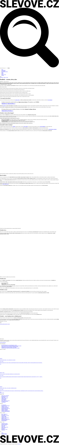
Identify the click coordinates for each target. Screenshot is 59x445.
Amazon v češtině (4, 416)
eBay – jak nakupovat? (4, 414)
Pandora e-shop (4, 427)
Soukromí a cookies (4, 433)
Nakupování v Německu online (6, 419)
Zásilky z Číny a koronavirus (5, 395)
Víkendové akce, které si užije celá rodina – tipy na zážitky (9, 347)
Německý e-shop (4, 74)
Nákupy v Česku (6, 77)
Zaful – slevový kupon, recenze (6, 400)
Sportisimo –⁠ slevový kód (5, 424)
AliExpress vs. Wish (4, 406)
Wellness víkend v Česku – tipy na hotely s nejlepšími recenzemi (10, 346)
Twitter (1, 342)
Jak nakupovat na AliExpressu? (6, 405)
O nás (2, 432)
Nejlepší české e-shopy (4, 423)
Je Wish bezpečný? (4, 399)
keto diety (4, 105)
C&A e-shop (3, 426)
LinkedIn (3, 342)
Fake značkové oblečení (5, 71)
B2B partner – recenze (4, 429)
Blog (5, 342)
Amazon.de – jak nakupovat (5, 417)
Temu (2, 69)
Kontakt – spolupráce (4, 434)
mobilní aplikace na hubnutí (52, 129)
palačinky (14, 126)
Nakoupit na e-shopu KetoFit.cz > (8, 103)
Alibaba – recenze (4, 398)
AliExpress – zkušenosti (5, 409)
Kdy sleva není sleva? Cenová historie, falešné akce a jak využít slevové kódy (11, 345)
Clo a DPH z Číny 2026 (5, 396)
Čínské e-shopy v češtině (5, 397)
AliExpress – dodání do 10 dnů (6, 410)
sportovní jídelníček (42, 126)
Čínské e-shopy (4, 70)
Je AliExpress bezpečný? (5, 407)
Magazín (3, 75)
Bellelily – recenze (4, 418)
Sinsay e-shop (3, 425)
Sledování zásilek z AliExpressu (6, 408)
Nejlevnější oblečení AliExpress (6, 411)
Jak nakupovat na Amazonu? (5, 415)
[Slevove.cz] (29, 7)
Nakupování (1, 77)
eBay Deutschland (4, 420)
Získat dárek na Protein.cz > (7, 110)
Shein (2, 72)
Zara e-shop (3, 428)
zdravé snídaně (26, 126)
